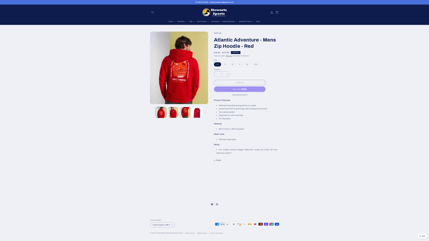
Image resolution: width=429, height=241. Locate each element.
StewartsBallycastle (162, 233)
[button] (152, 12)
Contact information (216, 233)
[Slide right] (205, 112)
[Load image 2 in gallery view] (172, 112)
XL (248, 64)
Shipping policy (202, 233)
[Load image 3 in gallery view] (185, 112)
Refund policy (190, 233)
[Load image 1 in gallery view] (161, 112)
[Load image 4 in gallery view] (196, 112)
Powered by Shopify (176, 233)
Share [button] (218, 160)
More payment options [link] (239, 94)
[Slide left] (152, 112)
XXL (257, 64)
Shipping (229, 56)
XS (218, 64)
